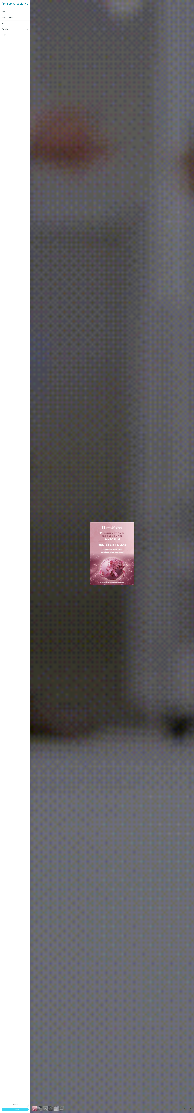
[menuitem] (15, 12)
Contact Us (15, 1109)
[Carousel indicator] (34, 1108)
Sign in (15, 1105)
